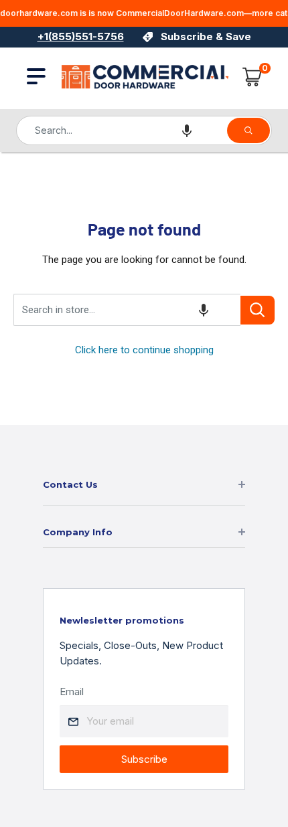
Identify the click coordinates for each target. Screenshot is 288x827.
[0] (252, 77)
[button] (187, 130)
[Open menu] (36, 76)
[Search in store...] (257, 310)
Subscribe (144, 759)
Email (72, 691)
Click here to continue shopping (144, 350)
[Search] (248, 130)
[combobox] (121, 130)
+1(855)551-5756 (81, 36)
